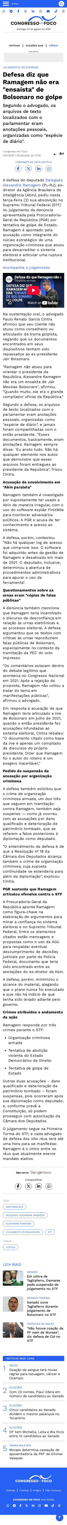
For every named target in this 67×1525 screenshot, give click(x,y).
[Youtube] (48, 11)
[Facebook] (18, 11)
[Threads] (63, 11)
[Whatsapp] (3, 11)
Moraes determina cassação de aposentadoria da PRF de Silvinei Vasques (36, 1454)
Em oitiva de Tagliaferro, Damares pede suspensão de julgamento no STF (43, 1282)
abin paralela (14, 1207)
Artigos (37, 1490)
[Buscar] (61, 4)
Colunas (24, 1490)
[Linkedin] (33, 11)
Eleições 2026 (34, 45)
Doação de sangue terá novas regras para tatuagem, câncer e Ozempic (34, 1374)
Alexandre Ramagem (18, 1223)
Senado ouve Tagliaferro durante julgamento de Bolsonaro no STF (42, 1308)
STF (50, 1232)
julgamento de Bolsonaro (23, 1232)
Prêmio (53, 45)
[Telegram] (11, 11)
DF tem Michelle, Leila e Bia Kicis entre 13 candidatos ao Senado (36, 1434)
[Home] (33, 20)
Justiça (10, 1247)
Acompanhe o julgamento (26, 267)
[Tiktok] (56, 11)
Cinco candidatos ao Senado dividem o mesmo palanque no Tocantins (34, 1414)
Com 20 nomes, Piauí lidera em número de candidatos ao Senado (36, 1394)
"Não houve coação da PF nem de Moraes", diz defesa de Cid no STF (45, 1334)
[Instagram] (40, 11)
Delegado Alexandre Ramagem (25, 1215)
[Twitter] (25, 11)
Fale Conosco (53, 1490)
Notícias (14, 45)
